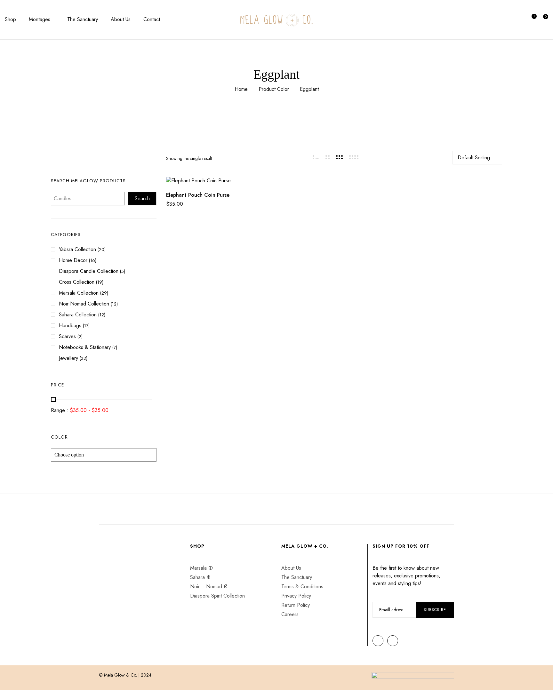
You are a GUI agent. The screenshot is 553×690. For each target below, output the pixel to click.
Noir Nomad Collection (84, 303)
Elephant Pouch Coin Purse (197, 195)
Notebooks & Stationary (85, 347)
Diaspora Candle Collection (88, 271)
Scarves (67, 336)
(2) (80, 336)
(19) (99, 282)
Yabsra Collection (77, 249)
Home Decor (73, 260)
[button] (544, 20)
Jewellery (68, 358)
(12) (114, 304)
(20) (102, 249)
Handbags (70, 325)
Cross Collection (76, 282)
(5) (122, 271)
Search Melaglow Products (88, 181)
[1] (531, 19)
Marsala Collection (79, 293)
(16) (92, 260)
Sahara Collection (78, 314)
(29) (104, 293)
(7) (114, 347)
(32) (83, 358)
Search (142, 198)
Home (241, 89)
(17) (86, 325)
